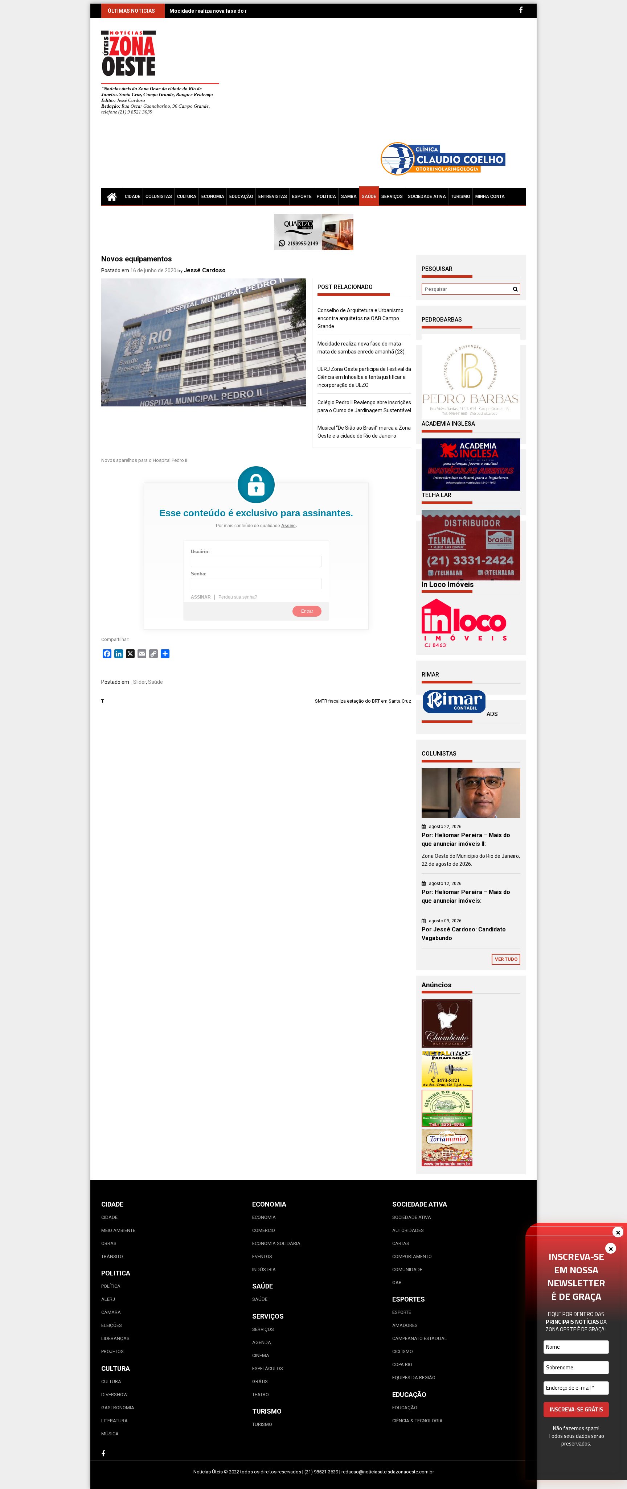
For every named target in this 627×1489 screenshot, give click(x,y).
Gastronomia (117, 1407)
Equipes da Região (413, 1377)
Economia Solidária (276, 1243)
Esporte (302, 196)
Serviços (392, 196)
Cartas (400, 1243)
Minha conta (490, 196)
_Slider (138, 682)
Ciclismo (402, 1351)
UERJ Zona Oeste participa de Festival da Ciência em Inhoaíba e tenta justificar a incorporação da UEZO (364, 377)
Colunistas (159, 196)
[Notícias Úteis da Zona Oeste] (111, 196)
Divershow (114, 1394)
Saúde (369, 196)
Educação (241, 196)
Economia (212, 196)
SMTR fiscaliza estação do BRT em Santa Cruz (363, 701)
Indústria (264, 1269)
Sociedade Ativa (427, 196)
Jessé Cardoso (205, 270)
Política (326, 196)
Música (110, 1433)
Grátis (260, 1381)
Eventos (262, 1256)
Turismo (460, 196)
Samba (349, 196)
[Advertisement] (380, 83)
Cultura (186, 196)
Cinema (260, 1355)
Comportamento (412, 1256)
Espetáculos (267, 1368)
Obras (108, 1243)
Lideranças (115, 1338)
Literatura (114, 1420)
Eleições (111, 1325)
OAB (397, 1282)
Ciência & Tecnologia (417, 1420)
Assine (288, 525)
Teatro (260, 1394)
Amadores (405, 1325)
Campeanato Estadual (419, 1338)
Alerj (108, 1299)
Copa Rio (402, 1364)
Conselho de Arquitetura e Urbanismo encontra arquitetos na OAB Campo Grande (360, 318)
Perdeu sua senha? (237, 597)
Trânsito (112, 1256)
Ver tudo (506, 959)
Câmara (111, 1312)
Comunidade (407, 1269)
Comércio (263, 1230)
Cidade (132, 196)
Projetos (112, 1351)
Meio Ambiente (118, 1230)
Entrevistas (272, 196)
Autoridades (408, 1230)
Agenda (261, 1342)
